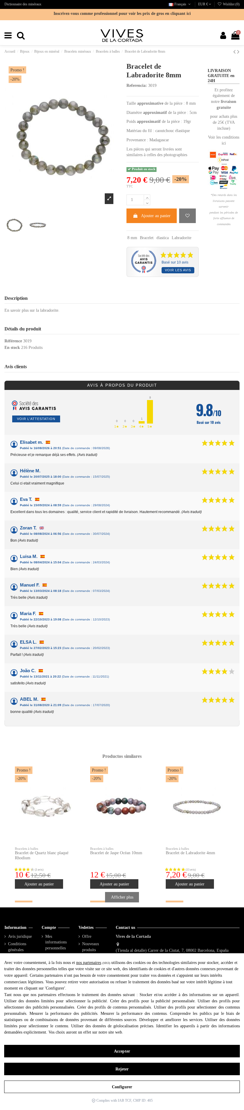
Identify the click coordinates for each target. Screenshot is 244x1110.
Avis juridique (20, 936)
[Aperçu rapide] (72, 785)
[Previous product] (235, 51)
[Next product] (238, 51)
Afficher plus (122, 897)
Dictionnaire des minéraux (22, 4)
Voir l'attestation (36, 419)
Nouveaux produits (90, 947)
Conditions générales (17, 947)
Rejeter (122, 1069)
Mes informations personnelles (56, 942)
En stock (12, 347)
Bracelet (147, 238)
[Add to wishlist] (187, 215)
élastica (163, 238)
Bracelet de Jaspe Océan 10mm (116, 853)
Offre (86, 936)
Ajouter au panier (156, 216)
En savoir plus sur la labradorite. (32, 310)
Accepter (122, 1051)
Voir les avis (178, 270)
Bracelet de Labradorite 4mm (190, 853)
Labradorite (181, 238)
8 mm (132, 238)
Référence (13, 341)
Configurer (122, 1087)
